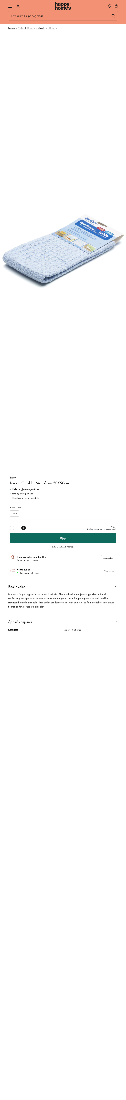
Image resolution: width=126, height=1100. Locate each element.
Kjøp (63, 538)
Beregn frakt (108, 558)
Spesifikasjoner (20, 621)
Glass (14, 513)
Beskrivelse (17, 586)
